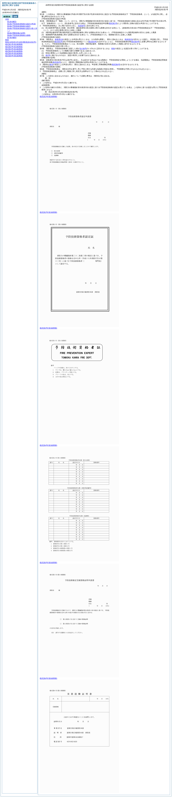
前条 (113, 49)
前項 (51, 64)
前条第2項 (129, 39)
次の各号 (83, 49)
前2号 (48, 55)
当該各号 (81, 26)
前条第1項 (59, 39)
